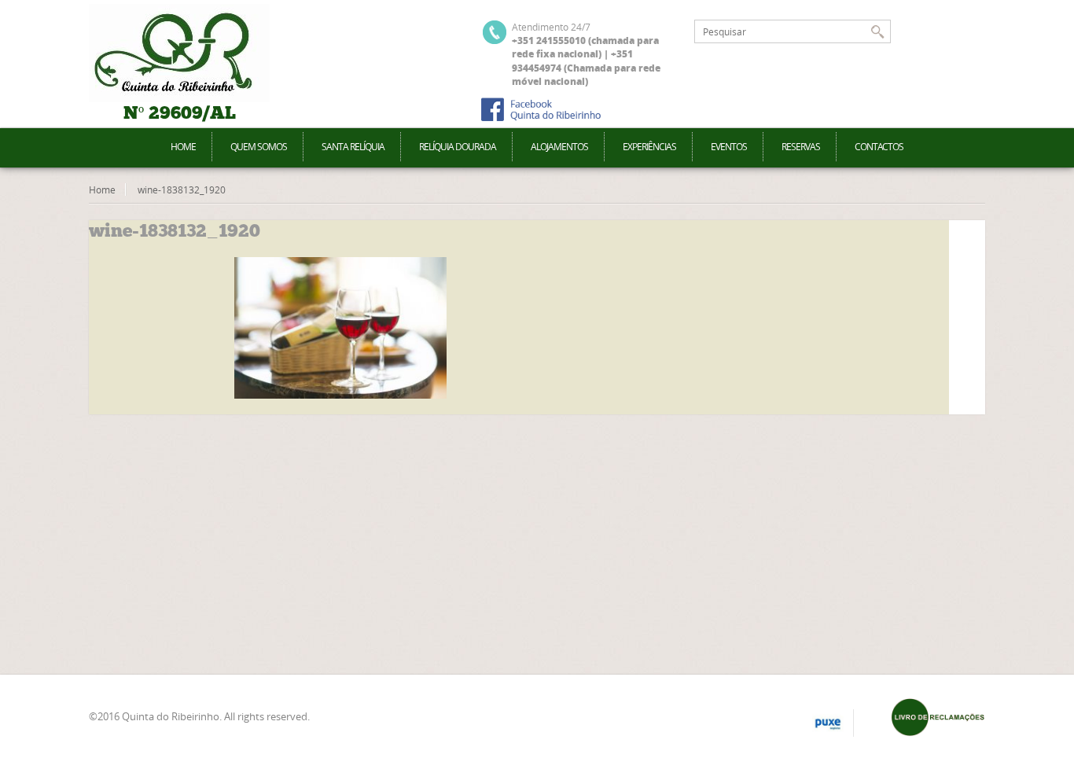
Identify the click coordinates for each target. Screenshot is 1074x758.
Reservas (801, 146)
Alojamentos (559, 146)
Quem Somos (258, 146)
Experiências (649, 146)
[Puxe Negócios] (828, 724)
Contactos (879, 146)
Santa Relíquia (353, 146)
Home (183, 146)
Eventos (729, 146)
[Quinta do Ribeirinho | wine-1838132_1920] (179, 53)
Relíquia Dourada (457, 146)
